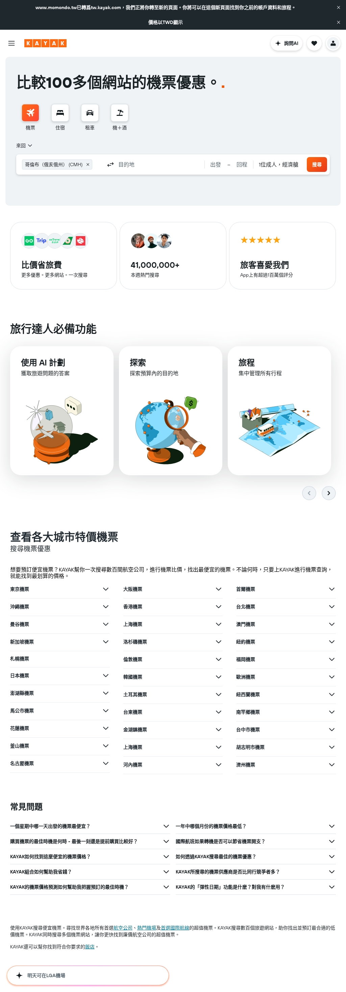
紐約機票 (245, 642)
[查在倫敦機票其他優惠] (219, 659)
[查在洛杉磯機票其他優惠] (219, 642)
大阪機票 (132, 589)
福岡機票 (245, 659)
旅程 (247, 362)
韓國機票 (132, 677)
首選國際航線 (175, 928)
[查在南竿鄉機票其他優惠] (332, 712)
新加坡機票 (22, 642)
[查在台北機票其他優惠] (332, 607)
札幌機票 (19, 659)
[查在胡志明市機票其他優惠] (332, 747)
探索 (138, 362)
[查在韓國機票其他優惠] (219, 677)
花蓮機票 (19, 728)
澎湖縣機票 (22, 693)
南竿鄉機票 (248, 712)
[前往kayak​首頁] (45, 43)
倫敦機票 (132, 659)
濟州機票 (245, 765)
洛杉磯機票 (135, 642)
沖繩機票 (19, 607)
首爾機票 (245, 589)
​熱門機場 (146, 928)
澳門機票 (245, 624)
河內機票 (132, 765)
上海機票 (132, 624)
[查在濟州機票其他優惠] (332, 765)
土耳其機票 (135, 694)
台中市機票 (248, 730)
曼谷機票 (19, 624)
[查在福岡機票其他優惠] (332, 659)
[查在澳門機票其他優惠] (332, 624)
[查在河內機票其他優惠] (219, 765)
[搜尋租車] (90, 113)
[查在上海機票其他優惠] (219, 624)
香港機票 (132, 607)
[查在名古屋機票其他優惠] (106, 763)
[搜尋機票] (30, 113)
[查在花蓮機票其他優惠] (106, 728)
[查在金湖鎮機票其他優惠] (219, 730)
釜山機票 (19, 746)
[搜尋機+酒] (119, 113)
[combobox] (24, 145)
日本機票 (19, 675)
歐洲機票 (245, 677)
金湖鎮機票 (135, 730)
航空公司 (123, 928)
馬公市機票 (22, 711)
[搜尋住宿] (60, 113)
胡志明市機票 (250, 747)
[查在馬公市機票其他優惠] (106, 711)
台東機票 (132, 712)
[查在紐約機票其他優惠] (332, 642)
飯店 (90, 947)
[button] (338, 7)
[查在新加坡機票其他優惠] (106, 642)
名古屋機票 (22, 763)
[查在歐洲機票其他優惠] (332, 677)
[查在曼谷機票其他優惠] (106, 624)
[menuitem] (30, 117)
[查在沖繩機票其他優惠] (106, 607)
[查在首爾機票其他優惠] (332, 589)
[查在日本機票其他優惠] (106, 675)
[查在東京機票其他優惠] (106, 589)
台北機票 (245, 607)
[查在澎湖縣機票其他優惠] (106, 693)
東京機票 (19, 589)
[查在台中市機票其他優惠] (332, 730)
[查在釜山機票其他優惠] (106, 746)
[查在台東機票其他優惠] (219, 712)
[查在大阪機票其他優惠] (219, 589)
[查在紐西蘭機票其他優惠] (332, 694)
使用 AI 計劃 (43, 362)
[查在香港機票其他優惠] (219, 607)
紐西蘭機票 (248, 694)
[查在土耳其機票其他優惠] (219, 694)
